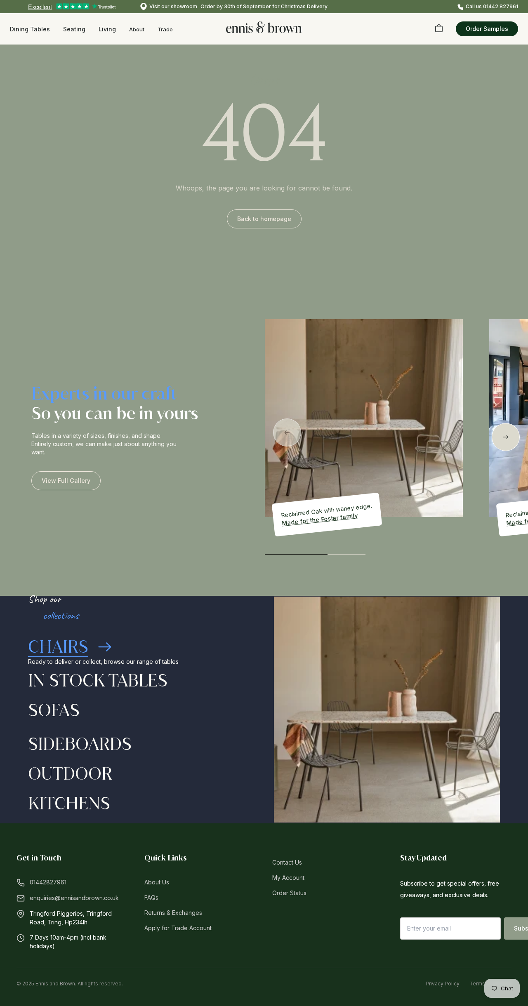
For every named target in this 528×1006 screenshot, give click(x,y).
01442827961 (48, 882)
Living (107, 29)
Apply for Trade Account (178, 927)
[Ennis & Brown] (264, 27)
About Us (156, 882)
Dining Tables (30, 29)
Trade (165, 29)
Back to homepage (264, 218)
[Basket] (439, 28)
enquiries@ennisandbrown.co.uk (74, 897)
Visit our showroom (173, 6)
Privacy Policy (443, 983)
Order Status (289, 892)
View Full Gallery (66, 480)
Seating (74, 29)
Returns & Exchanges (173, 912)
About (136, 29)
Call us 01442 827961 (492, 6)
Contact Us (287, 862)
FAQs (151, 897)
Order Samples (487, 28)
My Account (288, 877)
